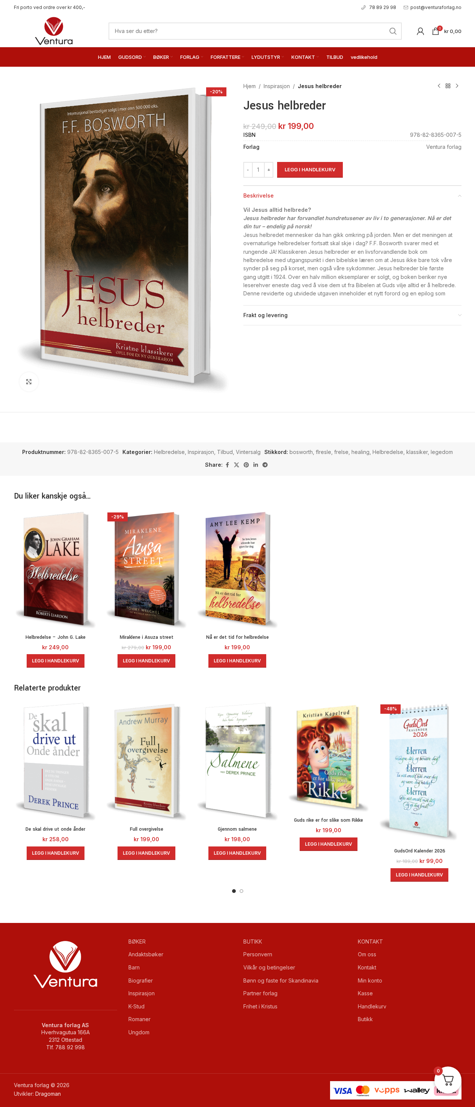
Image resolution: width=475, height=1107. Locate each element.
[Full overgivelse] (146, 762)
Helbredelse (169, 452)
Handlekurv (372, 1006)
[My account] (420, 31)
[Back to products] (447, 86)
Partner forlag (260, 993)
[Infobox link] (49, 7)
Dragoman (48, 1094)
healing (360, 452)
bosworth (301, 452)
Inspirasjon (277, 86)
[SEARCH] (393, 31)
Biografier (140, 980)
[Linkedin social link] (255, 465)
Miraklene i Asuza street (146, 637)
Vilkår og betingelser (269, 967)
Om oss (367, 954)
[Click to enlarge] (29, 381)
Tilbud (225, 452)
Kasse (365, 993)
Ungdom (138, 1032)
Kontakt (367, 967)
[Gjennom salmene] (237, 762)
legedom (442, 452)
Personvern (257, 954)
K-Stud (136, 1006)
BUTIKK (252, 941)
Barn (134, 967)
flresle (323, 452)
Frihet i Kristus (260, 1006)
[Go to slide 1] (234, 891)
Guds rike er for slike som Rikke (328, 820)
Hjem (249, 86)
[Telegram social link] (265, 465)
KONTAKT (370, 941)
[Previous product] (438, 86)
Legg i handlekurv (310, 169)
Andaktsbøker (145, 954)
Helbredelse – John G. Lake (56, 637)
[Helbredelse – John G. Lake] (55, 570)
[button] (55, 661)
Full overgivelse (146, 829)
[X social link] (236, 465)
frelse (341, 452)
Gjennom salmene (237, 829)
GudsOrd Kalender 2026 (419, 851)
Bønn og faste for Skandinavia (280, 980)
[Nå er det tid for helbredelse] (237, 570)
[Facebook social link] (227, 465)
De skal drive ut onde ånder (55, 829)
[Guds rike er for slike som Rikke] (328, 757)
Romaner (139, 1019)
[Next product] (456, 86)
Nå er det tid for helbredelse (237, 637)
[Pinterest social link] (246, 465)
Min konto (370, 980)
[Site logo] (54, 30)
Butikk (365, 1019)
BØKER (137, 941)
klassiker (417, 452)
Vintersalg (248, 452)
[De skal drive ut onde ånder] (55, 762)
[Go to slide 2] (241, 891)
